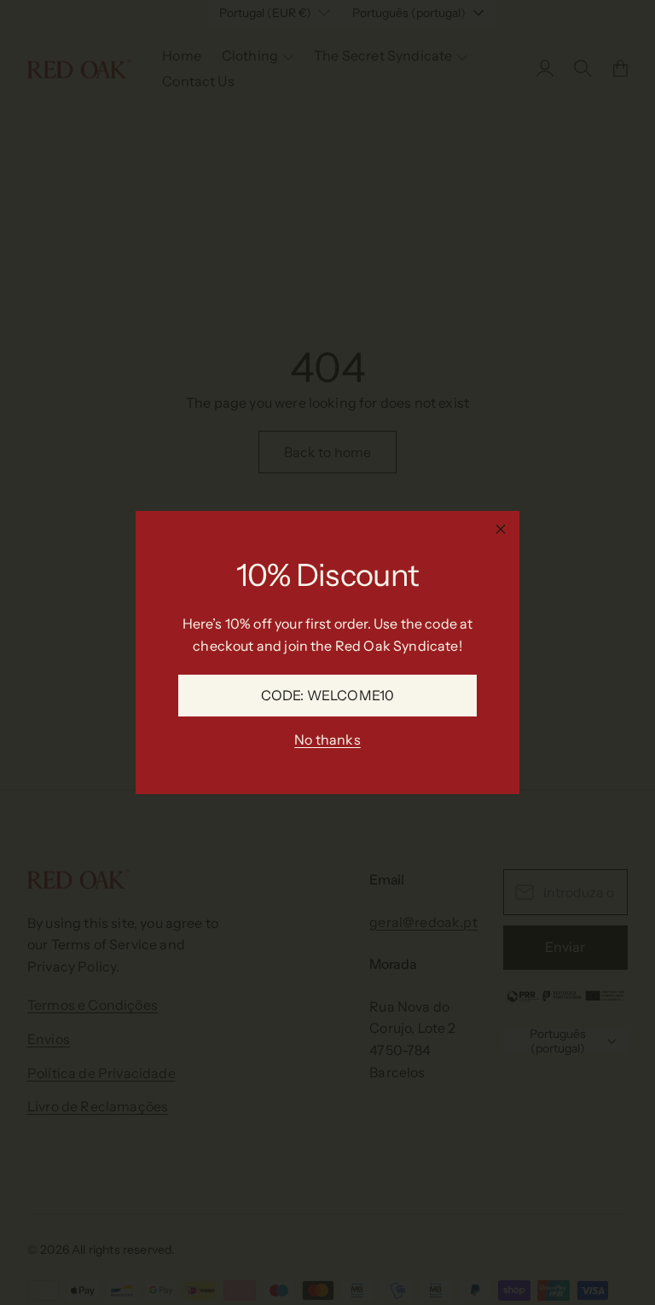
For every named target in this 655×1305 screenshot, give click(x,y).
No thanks (327, 739)
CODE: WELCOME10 (327, 695)
